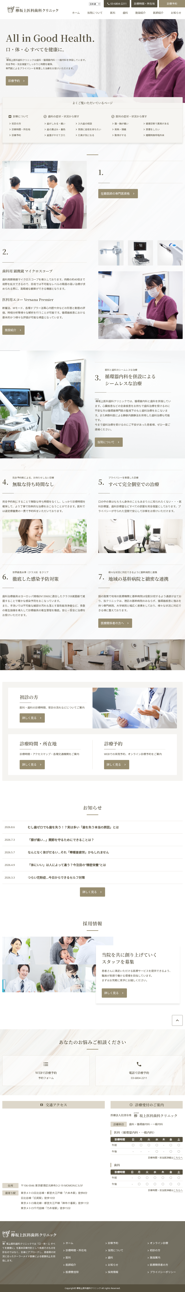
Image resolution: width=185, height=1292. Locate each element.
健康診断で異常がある (157, 123)
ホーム (76, 12)
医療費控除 (72, 1272)
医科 (112, 12)
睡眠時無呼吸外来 (155, 135)
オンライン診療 (159, 1243)
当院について (95, 12)
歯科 (125, 12)
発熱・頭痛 (120, 129)
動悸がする (120, 135)
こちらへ (178, 1157)
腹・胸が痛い (121, 123)
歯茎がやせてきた (56, 135)
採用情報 (113, 1272)
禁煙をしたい (153, 129)
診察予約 (113, 1243)
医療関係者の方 (159, 1264)
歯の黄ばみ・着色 (56, 129)
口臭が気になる (86, 135)
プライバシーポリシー (163, 1272)
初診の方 (16, 123)
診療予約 (172, 3)
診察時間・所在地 (21, 129)
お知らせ (176, 12)
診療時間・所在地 (144, 3)
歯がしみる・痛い (56, 123)
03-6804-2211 (118, 3)
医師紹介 (158, 12)
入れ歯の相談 (85, 123)
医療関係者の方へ (112, 623)
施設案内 (155, 1257)
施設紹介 (140, 12)
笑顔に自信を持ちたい (89, 129)
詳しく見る (29, 718)
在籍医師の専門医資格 (115, 194)
